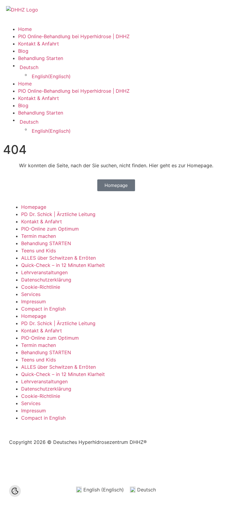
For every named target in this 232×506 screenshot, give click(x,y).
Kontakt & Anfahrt (38, 44)
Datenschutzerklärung (46, 280)
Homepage (33, 207)
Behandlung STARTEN (46, 243)
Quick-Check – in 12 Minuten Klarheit (63, 265)
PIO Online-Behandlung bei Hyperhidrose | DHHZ (74, 36)
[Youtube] (33, 464)
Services (30, 294)
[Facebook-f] (16, 464)
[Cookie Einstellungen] (15, 491)
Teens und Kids (38, 251)
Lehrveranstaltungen (44, 272)
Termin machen (38, 236)
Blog (23, 51)
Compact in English (43, 309)
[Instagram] (49, 464)
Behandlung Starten (40, 58)
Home (25, 29)
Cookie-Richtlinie (40, 287)
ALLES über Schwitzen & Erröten (58, 258)
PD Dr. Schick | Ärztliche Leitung (58, 214)
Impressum (33, 301)
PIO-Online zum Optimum (50, 229)
